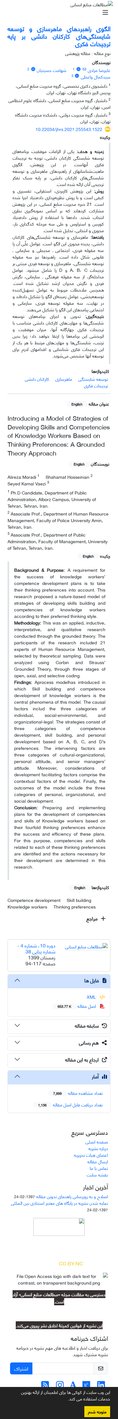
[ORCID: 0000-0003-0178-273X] (77, 75)
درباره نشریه (98, 1148)
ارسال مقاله (97, 1161)
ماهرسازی (63, 379)
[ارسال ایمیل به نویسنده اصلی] (84, 69)
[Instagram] (60, 1386)
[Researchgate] (86, 1386)
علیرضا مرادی (99, 70)
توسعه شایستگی (93, 379)
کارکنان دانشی (37, 379)
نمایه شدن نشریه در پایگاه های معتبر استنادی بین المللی (59, 1203)
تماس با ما (99, 1168)
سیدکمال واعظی (95, 76)
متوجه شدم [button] (97, 1411)
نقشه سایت (97, 1174)
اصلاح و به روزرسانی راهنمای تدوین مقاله (72, 1196)
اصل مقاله (77, 1006)
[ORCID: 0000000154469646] (78, 69)
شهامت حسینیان (51, 70)
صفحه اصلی (97, 1141)
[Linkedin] (101, 1386)
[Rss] (45, 1386)
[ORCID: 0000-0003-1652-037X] (33, 69)
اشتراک (21, 1368)
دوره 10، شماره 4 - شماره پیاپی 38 (36, 948)
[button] (66, 1400)
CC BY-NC (71, 1263)
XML (92, 997)
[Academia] (73, 1386)
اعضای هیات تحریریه (91, 1155)
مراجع (93, 918)
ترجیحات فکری (96, 385)
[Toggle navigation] (61, 12)
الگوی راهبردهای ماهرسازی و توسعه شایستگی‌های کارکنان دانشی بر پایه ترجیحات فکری (59, 35)
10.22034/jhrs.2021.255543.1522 (69, 129)
